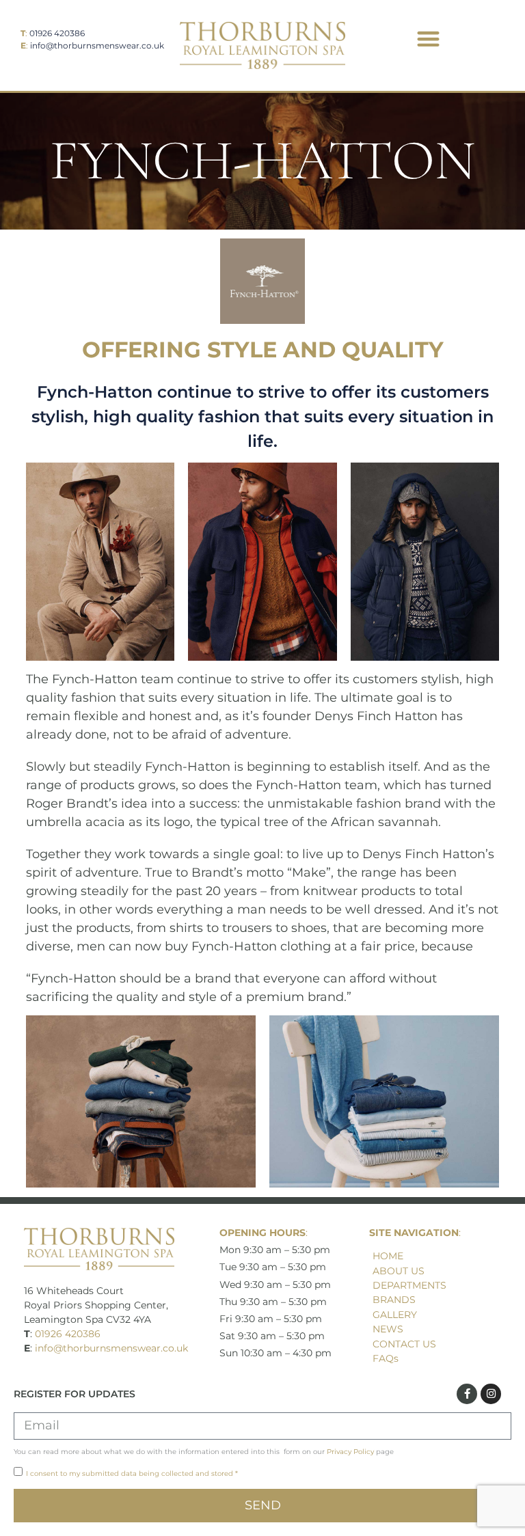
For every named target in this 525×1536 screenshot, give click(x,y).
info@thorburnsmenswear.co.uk (97, 45)
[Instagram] (491, 1394)
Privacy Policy (350, 1451)
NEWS (388, 1329)
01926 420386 (57, 33)
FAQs (386, 1358)
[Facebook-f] (467, 1394)
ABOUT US (399, 1271)
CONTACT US (404, 1344)
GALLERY (395, 1314)
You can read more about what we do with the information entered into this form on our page (204, 1451)
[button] (428, 38)
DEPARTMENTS (409, 1285)
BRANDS (394, 1299)
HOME (388, 1256)
